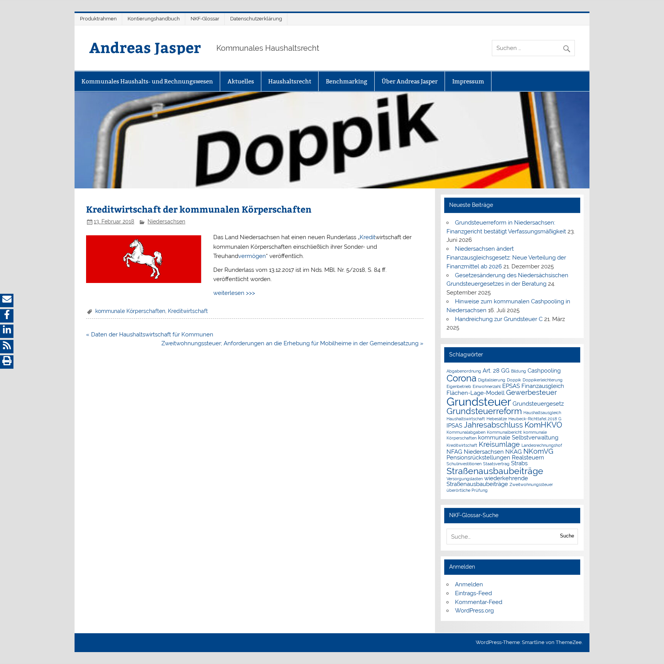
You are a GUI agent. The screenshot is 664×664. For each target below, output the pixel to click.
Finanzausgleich (542, 386)
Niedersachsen (166, 221)
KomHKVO (543, 424)
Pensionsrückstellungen (478, 457)
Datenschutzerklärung (256, 19)
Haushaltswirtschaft (466, 418)
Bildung (518, 371)
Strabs (519, 463)
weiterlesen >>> (234, 293)
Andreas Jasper (145, 47)
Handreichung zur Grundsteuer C (499, 319)
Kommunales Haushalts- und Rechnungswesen (147, 81)
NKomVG (538, 451)
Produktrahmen (98, 19)
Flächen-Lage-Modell (476, 392)
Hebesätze (496, 418)
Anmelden (469, 584)
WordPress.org (474, 610)
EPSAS (511, 386)
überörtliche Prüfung (467, 490)
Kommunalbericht (504, 432)
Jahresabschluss (493, 424)
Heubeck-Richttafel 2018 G (534, 418)
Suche (567, 536)
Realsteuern (528, 457)
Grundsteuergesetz (538, 403)
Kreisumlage (499, 444)
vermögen (252, 256)
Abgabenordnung (464, 371)
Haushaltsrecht (289, 81)
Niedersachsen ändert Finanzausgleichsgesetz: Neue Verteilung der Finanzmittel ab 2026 (506, 257)
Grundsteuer (479, 401)
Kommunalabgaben (466, 432)
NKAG (513, 451)
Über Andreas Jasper (410, 81)
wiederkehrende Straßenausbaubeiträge (487, 481)
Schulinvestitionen (464, 463)
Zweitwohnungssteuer (531, 484)
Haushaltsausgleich (542, 412)
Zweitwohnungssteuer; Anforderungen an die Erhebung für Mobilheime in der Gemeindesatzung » (292, 343)
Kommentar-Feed (478, 602)
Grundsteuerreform (484, 411)
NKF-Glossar (205, 19)
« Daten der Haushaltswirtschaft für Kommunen (149, 334)
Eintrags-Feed (473, 593)
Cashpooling (544, 370)
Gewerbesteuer (531, 392)
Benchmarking (346, 81)
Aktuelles (240, 81)
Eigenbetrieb (459, 386)
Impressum (468, 81)
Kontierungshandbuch (154, 19)
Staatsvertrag (496, 463)
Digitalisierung (491, 380)
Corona (461, 378)
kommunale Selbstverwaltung (518, 437)
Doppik (514, 380)
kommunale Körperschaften (130, 311)
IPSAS (454, 425)
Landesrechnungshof (541, 445)
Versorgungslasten (465, 478)
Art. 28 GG (496, 370)
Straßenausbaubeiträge (495, 471)
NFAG (454, 451)
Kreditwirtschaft (188, 311)
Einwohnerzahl (487, 386)
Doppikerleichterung (543, 380)
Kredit (367, 237)
